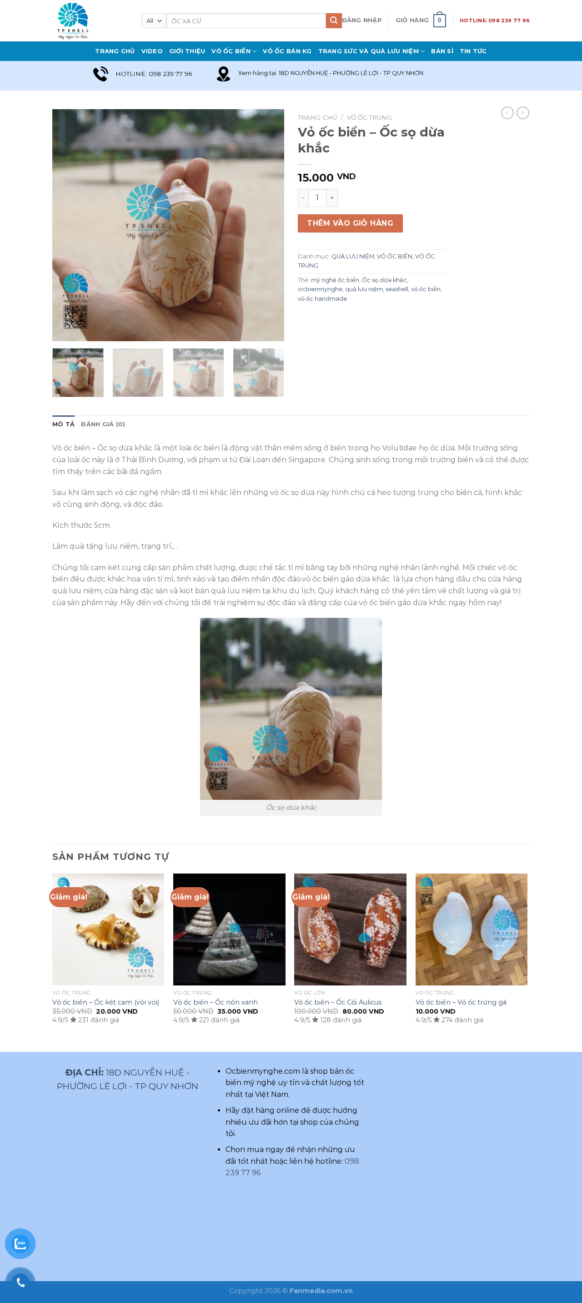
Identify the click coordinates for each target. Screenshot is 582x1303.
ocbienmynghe (320, 289)
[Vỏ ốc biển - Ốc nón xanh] (229, 930)
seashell (397, 289)
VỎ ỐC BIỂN (231, 51)
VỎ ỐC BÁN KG (287, 51)
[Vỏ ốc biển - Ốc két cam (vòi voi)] (108, 930)
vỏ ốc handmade (322, 298)
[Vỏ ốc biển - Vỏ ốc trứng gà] (472, 930)
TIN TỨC (473, 51)
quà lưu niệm (364, 289)
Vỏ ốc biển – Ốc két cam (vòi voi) (105, 1002)
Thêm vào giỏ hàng (350, 223)
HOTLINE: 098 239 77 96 (495, 20)
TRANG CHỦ (115, 51)
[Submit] (333, 21)
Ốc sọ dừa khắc (384, 280)
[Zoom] (64, 330)
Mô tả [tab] (63, 424)
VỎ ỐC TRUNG (369, 117)
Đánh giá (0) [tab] (103, 424)
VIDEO (152, 51)
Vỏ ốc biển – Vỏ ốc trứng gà (461, 1002)
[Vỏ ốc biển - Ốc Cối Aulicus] (350, 930)
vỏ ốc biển (426, 289)
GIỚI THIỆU (187, 51)
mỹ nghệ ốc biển (335, 280)
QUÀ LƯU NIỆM (352, 256)
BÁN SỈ (442, 51)
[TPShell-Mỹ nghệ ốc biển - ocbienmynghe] (90, 20)
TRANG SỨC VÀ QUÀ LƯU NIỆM (368, 51)
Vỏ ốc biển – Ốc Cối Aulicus (337, 1002)
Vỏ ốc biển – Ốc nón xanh (215, 1002)
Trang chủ (317, 117)
